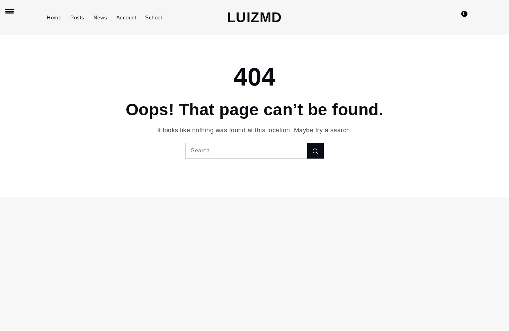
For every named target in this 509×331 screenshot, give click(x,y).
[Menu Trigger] (9, 10)
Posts (77, 17)
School (153, 17)
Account (126, 17)
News (100, 17)
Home (54, 17)
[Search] (315, 151)
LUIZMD (254, 17)
